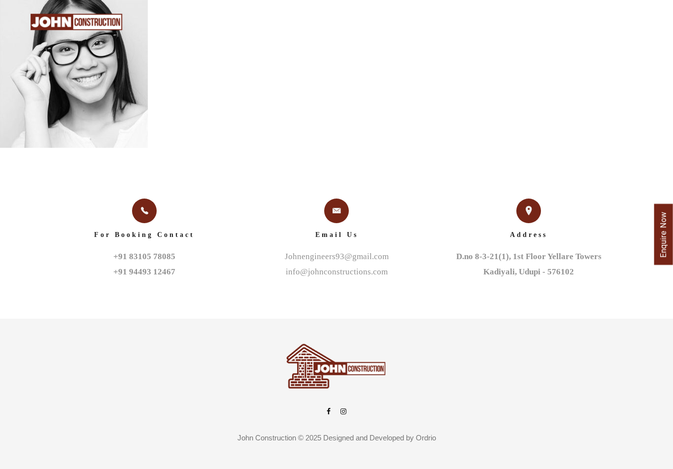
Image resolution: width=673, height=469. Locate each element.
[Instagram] (343, 412)
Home (174, 24)
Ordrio (426, 438)
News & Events (506, 24)
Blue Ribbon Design (411, 24)
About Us (219, 24)
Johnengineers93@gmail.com (337, 256)
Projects (275, 24)
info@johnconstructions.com (337, 271)
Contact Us (580, 24)
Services (330, 24)
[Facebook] (329, 412)
